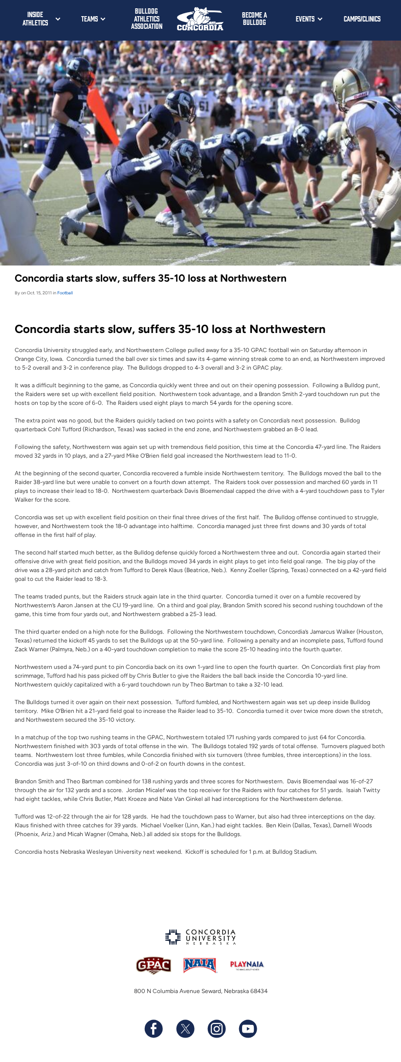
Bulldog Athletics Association (146, 18)
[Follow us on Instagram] (216, 1028)
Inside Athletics (35, 18)
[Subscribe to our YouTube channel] (247, 1028)
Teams (89, 18)
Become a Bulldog (254, 18)
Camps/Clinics (362, 18)
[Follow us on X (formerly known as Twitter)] (184, 1028)
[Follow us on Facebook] (153, 1028)
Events (305, 18)
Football (65, 292)
